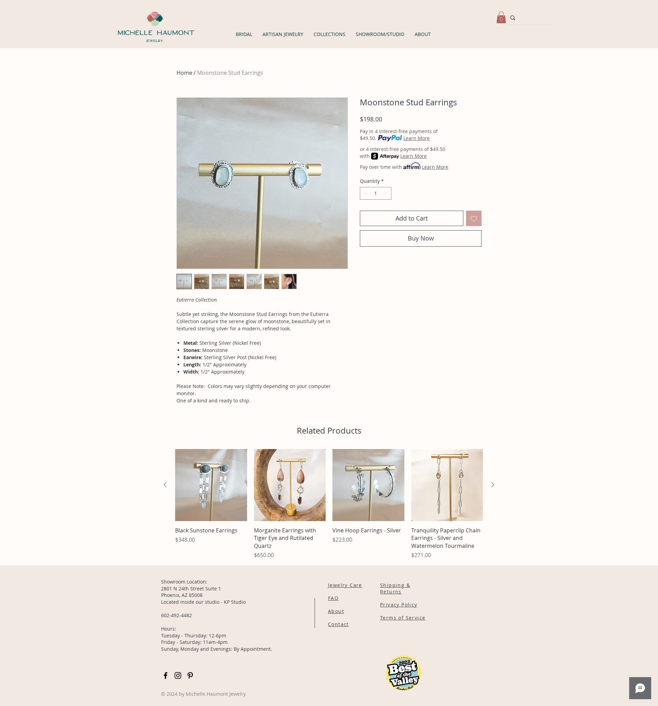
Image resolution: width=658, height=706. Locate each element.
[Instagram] (177, 675)
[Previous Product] (165, 485)
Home (184, 73)
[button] (244, 34)
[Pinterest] (190, 675)
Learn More (416, 138)
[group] (329, 504)
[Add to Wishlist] (474, 218)
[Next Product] (493, 485)
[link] (501, 17)
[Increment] (386, 193)
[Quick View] (211, 485)
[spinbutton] (375, 193)
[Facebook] (165, 675)
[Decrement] (365, 193)
